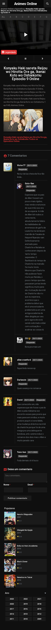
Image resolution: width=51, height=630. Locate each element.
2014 (12, 614)
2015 (39, 609)
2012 (39, 614)
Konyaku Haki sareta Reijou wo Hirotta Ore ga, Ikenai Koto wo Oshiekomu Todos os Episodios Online (25, 139)
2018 (39, 604)
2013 (25, 614)
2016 (25, 609)
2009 (39, 619)
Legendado (10, 52)
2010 (25, 619)
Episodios (19, 9)
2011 (12, 619)
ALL (3, 17)
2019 (25, 604)
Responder (23, 169)
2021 (39, 599)
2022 (25, 599)
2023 (12, 599)
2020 (12, 604)
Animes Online (7, 9)
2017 (12, 609)
